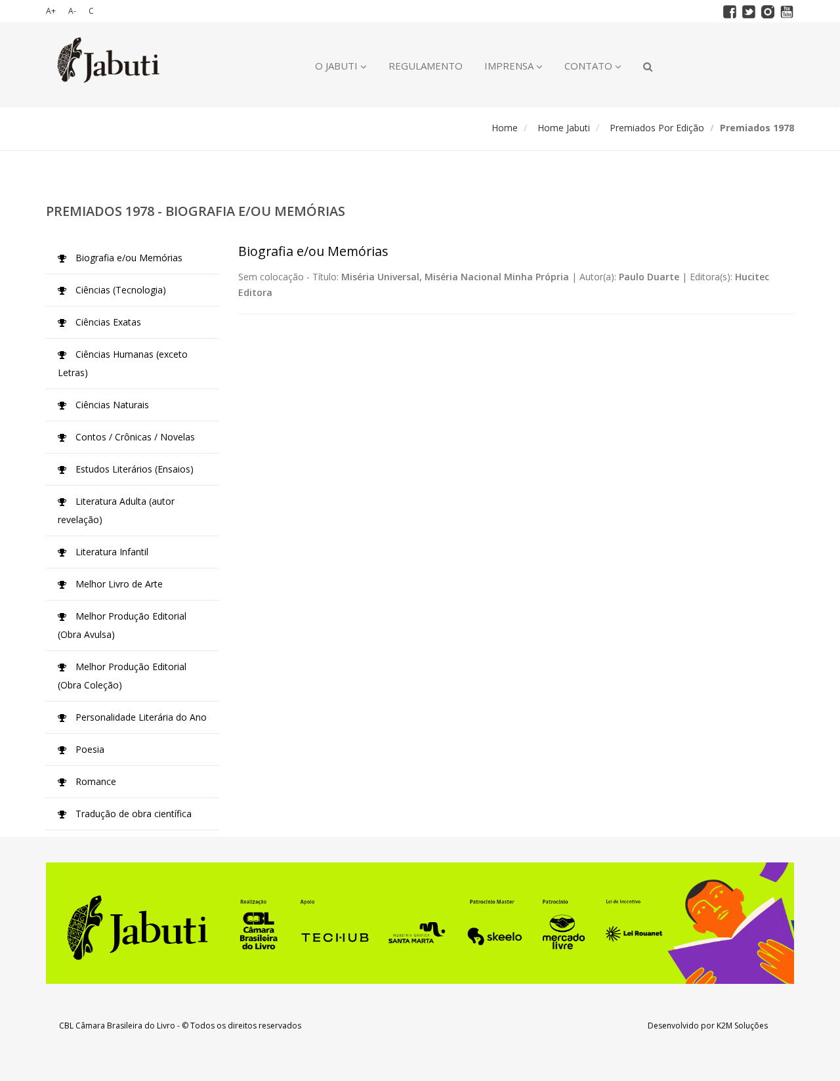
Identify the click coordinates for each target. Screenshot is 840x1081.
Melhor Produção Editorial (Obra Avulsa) (122, 625)
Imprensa (510, 65)
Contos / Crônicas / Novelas (134, 437)
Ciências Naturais (111, 404)
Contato (589, 65)
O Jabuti (337, 65)
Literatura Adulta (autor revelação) (116, 510)
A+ (51, 10)
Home (505, 127)
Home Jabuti (563, 127)
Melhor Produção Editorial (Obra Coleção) (122, 675)
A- (72, 10)
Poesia (88, 749)
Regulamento (425, 65)
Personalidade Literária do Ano (140, 717)
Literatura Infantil (110, 551)
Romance (94, 781)
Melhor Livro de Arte (118, 584)
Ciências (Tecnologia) (119, 290)
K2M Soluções (742, 1025)
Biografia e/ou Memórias (127, 257)
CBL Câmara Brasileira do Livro (117, 1025)
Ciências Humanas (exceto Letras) (123, 363)
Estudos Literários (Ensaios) (133, 469)
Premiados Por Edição (657, 127)
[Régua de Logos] (420, 923)
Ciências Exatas (107, 322)
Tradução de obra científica (132, 813)
